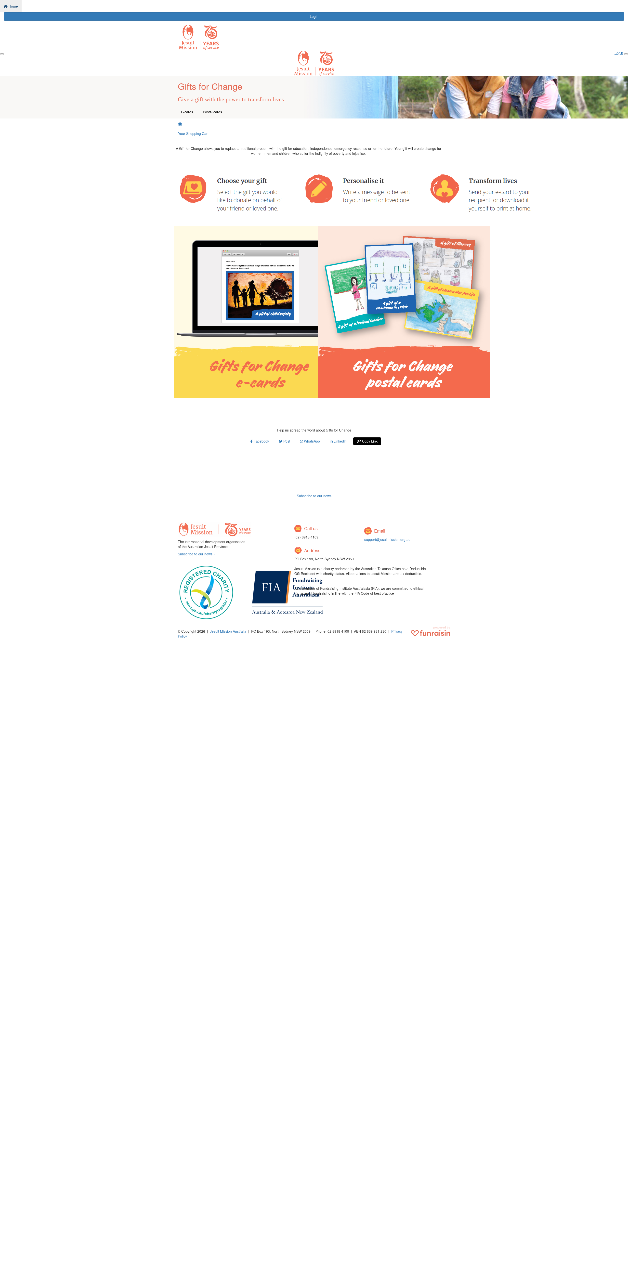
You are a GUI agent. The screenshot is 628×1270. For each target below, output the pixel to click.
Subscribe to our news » (196, 553)
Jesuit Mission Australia (228, 631)
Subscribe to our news (314, 495)
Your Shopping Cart (193, 133)
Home (13, 6)
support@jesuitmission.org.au (387, 539)
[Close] (626, 54)
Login (314, 16)
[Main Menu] (2, 54)
